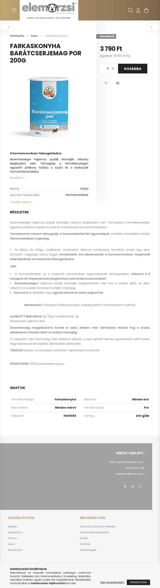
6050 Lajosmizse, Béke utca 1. (127, 462)
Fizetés (84, 538)
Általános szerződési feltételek (97, 526)
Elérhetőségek (88, 550)
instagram (133, 486)
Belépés (12, 526)
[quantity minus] (102, 69)
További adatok (20, 202)
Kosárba (132, 68)
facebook (125, 486)
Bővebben (17, 178)
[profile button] (138, 10)
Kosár (11, 544)
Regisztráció (15, 532)
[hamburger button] (14, 10)
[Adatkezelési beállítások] (140, 486)
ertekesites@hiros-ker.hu (130, 473)
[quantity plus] (113, 69)
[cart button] (146, 10)
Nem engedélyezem (112, 582)
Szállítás (85, 544)
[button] (106, 83)
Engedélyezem (138, 582)
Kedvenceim (15, 550)
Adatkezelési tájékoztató (94, 532)
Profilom (12, 538)
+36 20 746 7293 (134, 468)
